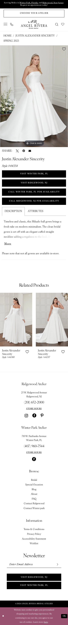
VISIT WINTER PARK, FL (34, 174)
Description (13, 211)
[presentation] (16, 319)
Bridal (34, 480)
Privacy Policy (34, 534)
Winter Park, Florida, (28, 3)
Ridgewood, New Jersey (53, 3)
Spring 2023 (11, 41)
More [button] (7, 244)
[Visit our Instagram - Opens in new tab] (26, 415)
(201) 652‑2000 (34, 402)
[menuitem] (5, 24)
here (46, 622)
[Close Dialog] (3, 616)
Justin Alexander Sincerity (35, 36)
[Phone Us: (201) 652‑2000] (12, 24)
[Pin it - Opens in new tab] (23, 151)
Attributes (35, 211)
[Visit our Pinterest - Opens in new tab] (42, 415)
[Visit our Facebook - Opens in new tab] (34, 415)
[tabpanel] (34, 96)
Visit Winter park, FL (34, 585)
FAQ (34, 499)
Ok (64, 616)
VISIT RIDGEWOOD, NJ (34, 183)
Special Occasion (34, 485)
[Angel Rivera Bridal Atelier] (34, 24)
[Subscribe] (57, 564)
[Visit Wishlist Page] (63, 24)
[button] (5, 24)
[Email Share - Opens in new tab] (30, 151)
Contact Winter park (34, 508)
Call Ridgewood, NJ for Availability (34, 201)
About (34, 494)
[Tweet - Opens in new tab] (17, 151)
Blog (34, 489)
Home (7, 36)
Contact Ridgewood (34, 503)
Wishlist (34, 543)
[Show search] (57, 24)
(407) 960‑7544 (34, 446)
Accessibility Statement (34, 539)
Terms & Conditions (34, 529)
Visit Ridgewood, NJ (34, 577)
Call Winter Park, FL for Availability (34, 192)
